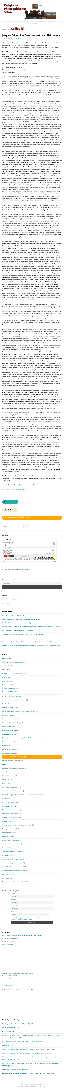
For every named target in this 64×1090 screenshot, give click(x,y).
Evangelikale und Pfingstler (10, 730)
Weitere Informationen (8, 944)
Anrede (13, 911)
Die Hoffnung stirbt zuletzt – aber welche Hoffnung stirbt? (19, 630)
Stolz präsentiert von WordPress (32, 1084)
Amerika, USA (6, 666)
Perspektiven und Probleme (10, 817)
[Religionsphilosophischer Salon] (29, 19)
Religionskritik (6, 836)
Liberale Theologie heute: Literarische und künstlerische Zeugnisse (21, 795)
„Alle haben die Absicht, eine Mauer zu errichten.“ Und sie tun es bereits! (23, 634)
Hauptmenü (33, 24)
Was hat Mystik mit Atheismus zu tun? (13, 867)
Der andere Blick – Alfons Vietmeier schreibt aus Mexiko (18, 711)
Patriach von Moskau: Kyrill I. (10, 813)
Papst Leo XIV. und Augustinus (11, 810)
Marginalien (5, 798)
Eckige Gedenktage (8, 726)
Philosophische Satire (8, 832)
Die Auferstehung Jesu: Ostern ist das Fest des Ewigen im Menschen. (22, 1041)
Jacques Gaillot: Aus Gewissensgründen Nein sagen (31, 35)
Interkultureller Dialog (8, 753)
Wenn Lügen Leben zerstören (10, 638)
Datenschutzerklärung (8, 1027)
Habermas (5, 745)
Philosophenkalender (8, 821)
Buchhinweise (6, 685)
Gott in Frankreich (7, 742)
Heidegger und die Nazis (9, 749)
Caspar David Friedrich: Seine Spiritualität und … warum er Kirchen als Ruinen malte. (26, 1049)
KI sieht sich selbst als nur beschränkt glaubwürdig (16, 623)
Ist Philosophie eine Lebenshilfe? (11, 760)
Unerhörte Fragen (10, 502)
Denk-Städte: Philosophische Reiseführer (14, 700)
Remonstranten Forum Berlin (10, 840)
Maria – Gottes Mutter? (9, 802)
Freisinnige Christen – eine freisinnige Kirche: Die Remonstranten (20, 738)
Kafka (4, 764)
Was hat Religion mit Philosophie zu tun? (13, 870)
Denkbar (4, 704)
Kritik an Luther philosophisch (10, 787)
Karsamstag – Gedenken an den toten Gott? (15, 1069)
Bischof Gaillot (6, 681)
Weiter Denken (6, 874)
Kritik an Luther (6, 783)
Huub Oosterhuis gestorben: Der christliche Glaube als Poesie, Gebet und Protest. (25, 1053)
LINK (4, 949)
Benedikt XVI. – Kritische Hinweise (12, 673)
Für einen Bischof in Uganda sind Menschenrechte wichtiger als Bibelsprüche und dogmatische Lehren (31, 645)
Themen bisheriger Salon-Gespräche (12, 851)
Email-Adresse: (15, 905)
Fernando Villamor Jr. (38, 1086)
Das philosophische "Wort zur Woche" (13, 696)
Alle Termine (5, 603)
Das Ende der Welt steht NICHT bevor (13, 615)
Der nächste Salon (7, 715)
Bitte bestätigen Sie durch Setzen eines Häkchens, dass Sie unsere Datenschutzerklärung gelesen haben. (30, 918)
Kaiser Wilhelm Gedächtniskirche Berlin (13, 768)
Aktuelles (5, 658)
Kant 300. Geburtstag (8, 776)
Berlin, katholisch (7, 677)
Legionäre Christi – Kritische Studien (12, 791)
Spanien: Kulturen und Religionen (11, 844)
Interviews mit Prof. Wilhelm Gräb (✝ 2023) (15, 517)
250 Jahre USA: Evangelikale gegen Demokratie (17, 973)
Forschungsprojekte (8, 734)
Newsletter (25, 569)
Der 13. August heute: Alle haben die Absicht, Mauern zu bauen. (22, 935)
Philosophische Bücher (8, 688)
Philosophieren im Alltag (9, 829)
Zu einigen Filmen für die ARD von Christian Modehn (17, 882)
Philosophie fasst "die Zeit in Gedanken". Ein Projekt (17, 825)
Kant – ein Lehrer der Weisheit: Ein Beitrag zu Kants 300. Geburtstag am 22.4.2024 (26, 1073)
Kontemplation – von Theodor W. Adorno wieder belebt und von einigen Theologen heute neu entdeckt (31, 626)
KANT (4, 772)
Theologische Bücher (8, 692)
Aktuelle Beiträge (10, 510)
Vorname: (13, 893)
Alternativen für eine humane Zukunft (13, 662)
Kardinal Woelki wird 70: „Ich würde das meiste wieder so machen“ (21, 619)
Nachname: (14, 899)
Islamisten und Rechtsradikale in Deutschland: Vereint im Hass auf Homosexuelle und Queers (28, 642)
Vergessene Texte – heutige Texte (12, 859)
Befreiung (5, 669)
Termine (4, 848)
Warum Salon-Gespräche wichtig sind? (13, 863)
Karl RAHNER (6, 779)
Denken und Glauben (20, 489)
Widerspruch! (6, 878)
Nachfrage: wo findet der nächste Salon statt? (15, 1024)
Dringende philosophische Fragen (11, 723)
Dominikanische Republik (9, 719)
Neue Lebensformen (8, 806)
